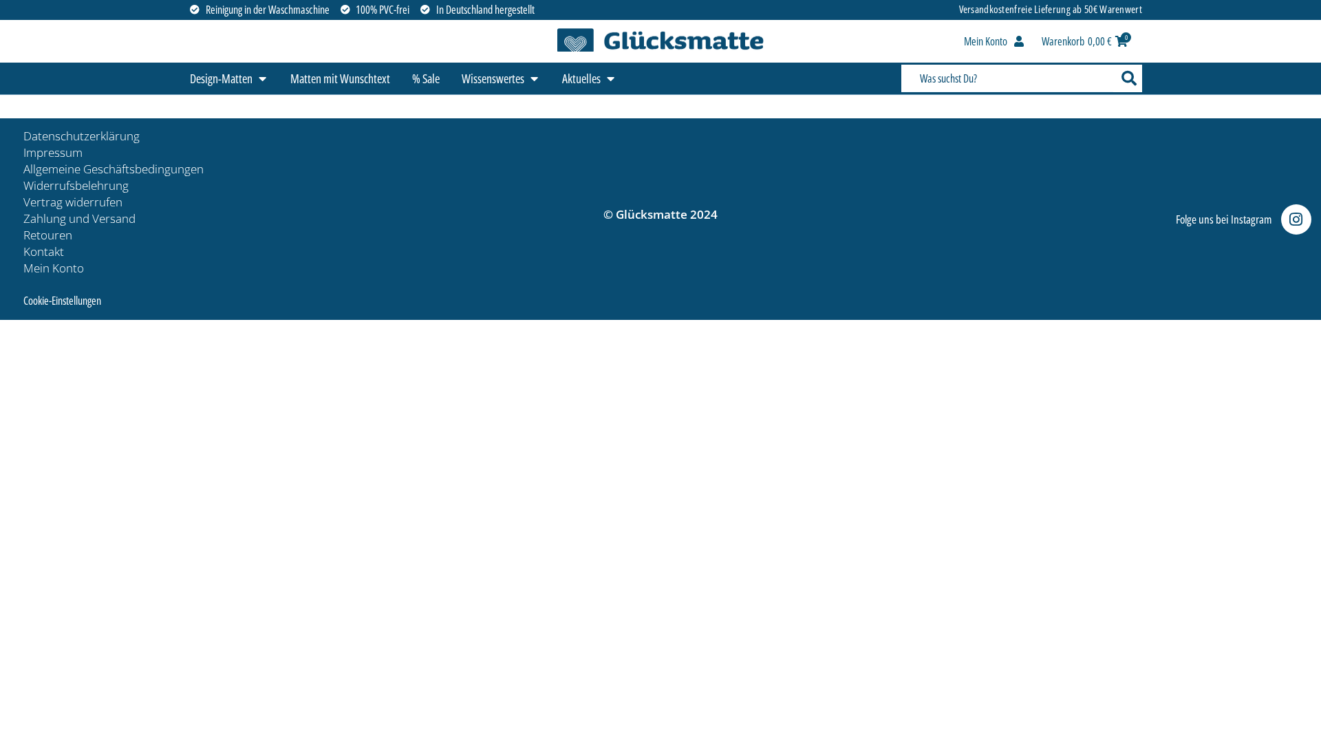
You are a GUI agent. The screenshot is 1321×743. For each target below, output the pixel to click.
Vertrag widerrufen (72, 202)
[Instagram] (1296, 219)
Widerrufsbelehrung (76, 185)
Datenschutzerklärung (81, 136)
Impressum (53, 152)
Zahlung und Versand (79, 218)
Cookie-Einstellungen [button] (62, 300)
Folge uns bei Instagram (1223, 219)
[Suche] (1127, 78)
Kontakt (43, 251)
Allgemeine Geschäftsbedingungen (113, 169)
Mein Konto (53, 268)
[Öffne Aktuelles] (610, 78)
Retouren (47, 235)
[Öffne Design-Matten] (262, 78)
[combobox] (1007, 78)
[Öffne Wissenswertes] (534, 78)
